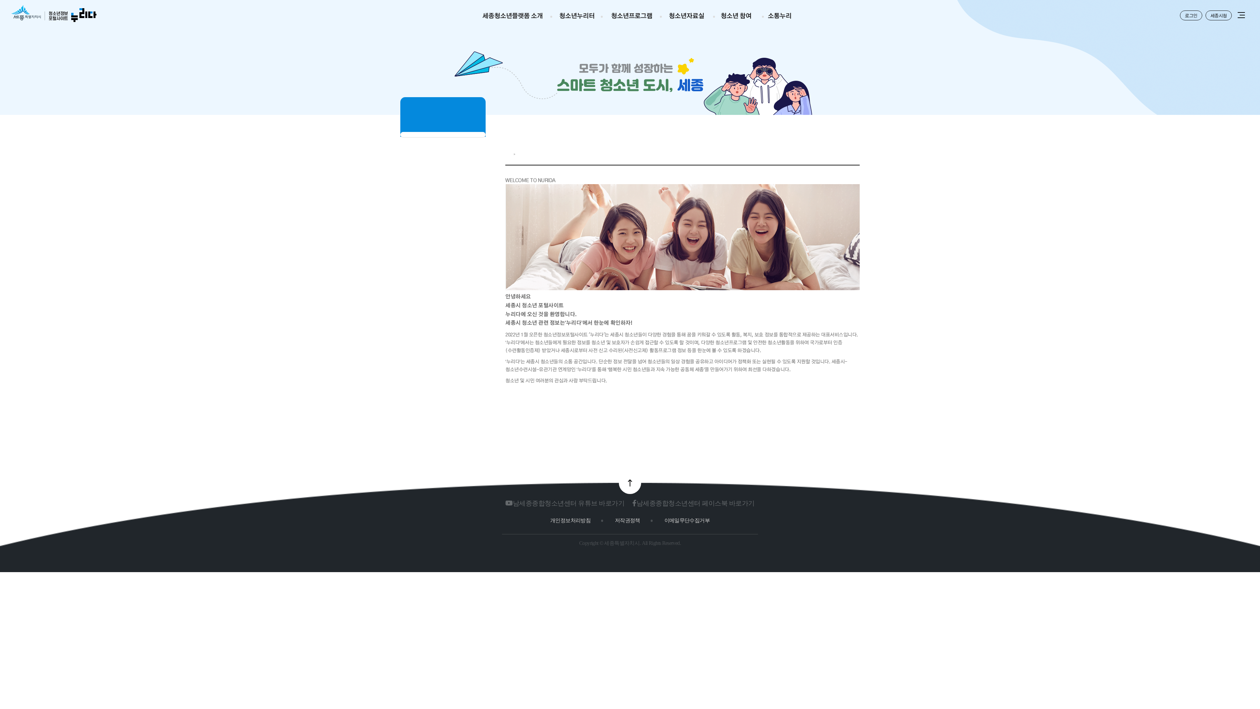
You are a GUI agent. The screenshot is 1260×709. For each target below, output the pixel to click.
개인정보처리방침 (570, 520)
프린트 (856, 152)
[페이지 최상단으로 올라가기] (630, 483)
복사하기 (846, 152)
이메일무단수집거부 (687, 520)
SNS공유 (835, 152)
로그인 (1191, 15)
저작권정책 (627, 520)
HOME (508, 154)
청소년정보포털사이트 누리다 (53, 14)
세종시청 (1218, 15)
